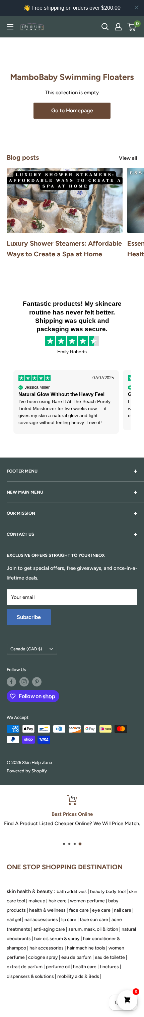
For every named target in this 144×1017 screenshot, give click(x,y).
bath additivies (72, 891)
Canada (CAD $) (26, 648)
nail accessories (41, 919)
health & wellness (47, 910)
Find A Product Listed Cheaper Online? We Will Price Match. (72, 823)
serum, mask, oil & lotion (93, 929)
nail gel (14, 919)
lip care (68, 919)
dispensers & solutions (30, 976)
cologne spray (43, 957)
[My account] (118, 26)
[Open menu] (10, 26)
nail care (122, 910)
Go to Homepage (72, 110)
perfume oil (58, 967)
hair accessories (46, 948)
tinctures (109, 967)
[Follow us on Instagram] (24, 681)
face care (79, 910)
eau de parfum (76, 957)
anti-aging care (49, 929)
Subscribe (29, 617)
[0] (132, 27)
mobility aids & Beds (78, 976)
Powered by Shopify (27, 770)
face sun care (94, 919)
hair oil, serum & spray (57, 938)
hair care (58, 901)
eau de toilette (110, 957)
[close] (137, 7)
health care (84, 967)
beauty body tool (108, 891)
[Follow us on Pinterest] (37, 681)
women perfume (87, 901)
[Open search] (105, 26)
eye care (101, 910)
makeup (36, 901)
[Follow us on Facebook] (11, 681)
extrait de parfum (25, 967)
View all (128, 158)
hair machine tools (86, 948)
